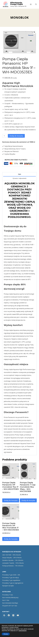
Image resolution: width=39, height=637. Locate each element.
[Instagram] (13, 615)
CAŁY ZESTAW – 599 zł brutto (11, 555)
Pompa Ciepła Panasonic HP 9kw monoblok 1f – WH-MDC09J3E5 (10, 526)
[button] (34, 32)
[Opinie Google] (4, 615)
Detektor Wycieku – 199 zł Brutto (12, 560)
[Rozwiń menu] (30, 4)
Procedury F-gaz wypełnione (11, 580)
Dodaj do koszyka (16, 136)
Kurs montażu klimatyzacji (10, 597)
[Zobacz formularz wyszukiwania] (35, 4)
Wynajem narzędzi (8, 586)
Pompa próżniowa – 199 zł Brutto (12, 566)
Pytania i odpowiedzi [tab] (19, 178)
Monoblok (19, 17)
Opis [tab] (19, 174)
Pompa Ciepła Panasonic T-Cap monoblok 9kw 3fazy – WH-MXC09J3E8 (27, 486)
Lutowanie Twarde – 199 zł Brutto (13, 563)
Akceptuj (6, 634)
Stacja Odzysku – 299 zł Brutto (12, 557)
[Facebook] (9, 615)
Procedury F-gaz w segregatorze (12, 583)
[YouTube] (18, 615)
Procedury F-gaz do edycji (10, 577)
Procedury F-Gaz (7, 595)
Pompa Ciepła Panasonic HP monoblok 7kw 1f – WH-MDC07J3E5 (10, 485)
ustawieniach (22, 630)
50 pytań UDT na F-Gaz (9, 606)
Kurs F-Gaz (5, 600)
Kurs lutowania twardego (10, 603)
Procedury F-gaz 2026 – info (11, 575)
